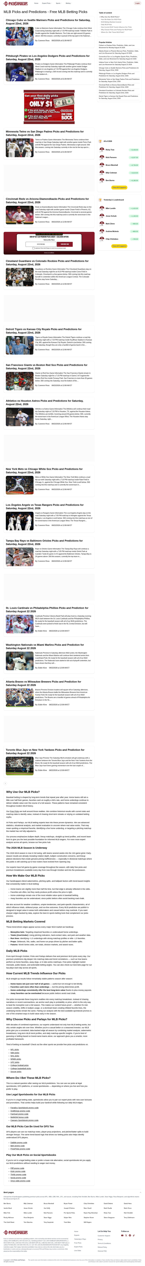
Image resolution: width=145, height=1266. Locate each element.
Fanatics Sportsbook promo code (25, 1108)
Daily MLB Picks (106, 24)
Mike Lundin (28, 1213)
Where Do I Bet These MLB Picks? (112, 32)
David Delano (108, 1203)
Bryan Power (68, 1203)
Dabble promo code (19, 1143)
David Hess (128, 1203)
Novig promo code (18, 1178)
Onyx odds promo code (20, 1181)
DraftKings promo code (20, 1111)
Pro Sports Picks (69, 1213)
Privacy (100, 1239)
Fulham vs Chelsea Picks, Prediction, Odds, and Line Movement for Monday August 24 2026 (116, 46)
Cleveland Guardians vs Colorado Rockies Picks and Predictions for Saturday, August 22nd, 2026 (116, 92)
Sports (58, 3)
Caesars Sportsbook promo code (24, 1120)
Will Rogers (87, 1222)
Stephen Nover (89, 1217)
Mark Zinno (128, 1208)
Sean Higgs (47, 1217)
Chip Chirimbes (89, 1203)
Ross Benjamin (29, 1217)
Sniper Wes (68, 1217)
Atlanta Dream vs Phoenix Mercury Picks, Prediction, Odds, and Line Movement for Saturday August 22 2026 (119, 52)
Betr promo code (18, 1146)
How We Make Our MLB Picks (111, 19)
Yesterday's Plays (80, 1239)
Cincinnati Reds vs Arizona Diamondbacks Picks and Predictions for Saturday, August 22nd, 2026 (116, 86)
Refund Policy (102, 1247)
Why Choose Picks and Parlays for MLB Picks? (116, 29)
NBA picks (15, 1053)
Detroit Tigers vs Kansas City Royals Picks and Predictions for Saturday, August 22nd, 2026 (118, 97)
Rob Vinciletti (128, 1213)
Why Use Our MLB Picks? (110, 17)
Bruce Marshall (49, 1203)
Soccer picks (16, 1072)
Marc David (87, 1208)
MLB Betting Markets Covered (111, 22)
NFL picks (15, 1050)
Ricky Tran (107, 1213)
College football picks (20, 1065)
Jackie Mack (8, 1208)
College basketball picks (21, 1069)
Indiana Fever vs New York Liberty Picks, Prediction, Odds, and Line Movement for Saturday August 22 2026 (118, 63)
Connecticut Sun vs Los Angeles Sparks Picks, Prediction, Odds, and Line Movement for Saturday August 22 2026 (118, 58)
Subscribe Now (65, 244)
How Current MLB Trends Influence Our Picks (116, 27)
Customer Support (104, 1235)
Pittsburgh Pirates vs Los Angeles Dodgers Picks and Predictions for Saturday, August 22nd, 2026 (116, 75)
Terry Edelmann (129, 1217)
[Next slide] (5, 783)
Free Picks (14, 811)
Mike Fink (7, 1213)
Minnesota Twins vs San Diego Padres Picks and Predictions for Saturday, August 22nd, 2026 (119, 80)
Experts (76, 1235)
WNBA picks (16, 1059)
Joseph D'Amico (69, 1208)
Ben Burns (7, 1203)
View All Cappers (119, 187)
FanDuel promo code (19, 1114)
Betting (68, 3)
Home (36, 3)
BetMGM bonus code (19, 1117)
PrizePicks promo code (20, 1149)
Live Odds (77, 1250)
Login (137, 3)
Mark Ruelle (108, 1208)
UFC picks (15, 1062)
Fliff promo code (17, 1168)
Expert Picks (46, 3)
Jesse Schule (28, 1208)
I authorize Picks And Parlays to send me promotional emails (50, 248)
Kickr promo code (18, 1171)
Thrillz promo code (18, 1175)
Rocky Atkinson (9, 1217)
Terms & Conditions (49, 252)
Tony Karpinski (48, 1222)
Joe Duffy (47, 1208)
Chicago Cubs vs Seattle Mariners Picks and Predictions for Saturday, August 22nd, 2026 (119, 69)
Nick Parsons (48, 1213)
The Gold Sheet (9, 1222)
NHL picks (15, 1056)
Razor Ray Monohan (91, 1213)
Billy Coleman (28, 1203)
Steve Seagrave (109, 1217)
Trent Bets (67, 1222)
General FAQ (102, 1251)
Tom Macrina (28, 1222)
